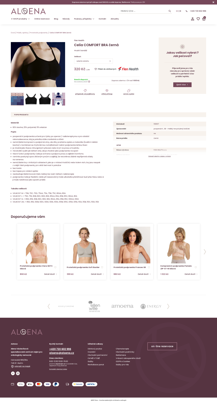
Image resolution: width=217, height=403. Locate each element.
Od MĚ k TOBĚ (94, 358)
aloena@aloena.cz (61, 353)
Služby (90, 361)
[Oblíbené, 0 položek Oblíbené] (198, 19)
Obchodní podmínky (125, 352)
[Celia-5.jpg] (44, 99)
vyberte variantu (83, 61)
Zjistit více (181, 84)
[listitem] (85, 92)
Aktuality (115, 19)
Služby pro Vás (122, 364)
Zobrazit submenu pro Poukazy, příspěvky (93, 19)
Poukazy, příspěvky (83, 19)
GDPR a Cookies (123, 361)
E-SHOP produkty (19, 19)
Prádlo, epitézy (22, 33)
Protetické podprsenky (39, 33)
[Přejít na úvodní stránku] (28, 11)
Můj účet (192, 19)
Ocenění (91, 352)
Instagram (18, 373)
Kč (177, 11)
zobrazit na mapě (22, 366)
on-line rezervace (162, 346)
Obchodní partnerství (97, 355)
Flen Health (79, 40)
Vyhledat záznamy (169, 11)
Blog (56, 19)
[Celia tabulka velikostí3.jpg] (17, 99)
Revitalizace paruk (96, 364)
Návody (66, 19)
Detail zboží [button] (49, 274)
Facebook (13, 373)
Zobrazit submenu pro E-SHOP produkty (29, 19)
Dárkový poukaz (95, 348)
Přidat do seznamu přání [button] (55, 267)
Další (205, 252)
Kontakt (102, 19)
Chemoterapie (122, 348)
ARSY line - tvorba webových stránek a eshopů (108, 400)
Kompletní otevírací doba (58, 369)
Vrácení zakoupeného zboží (128, 358)
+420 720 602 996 (198, 11)
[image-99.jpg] (58, 99)
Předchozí (12, 252)
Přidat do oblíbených (107, 69)
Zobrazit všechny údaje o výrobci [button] (159, 156)
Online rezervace (42, 19)
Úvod (13, 33)
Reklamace (121, 355)
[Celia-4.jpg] (31, 99)
